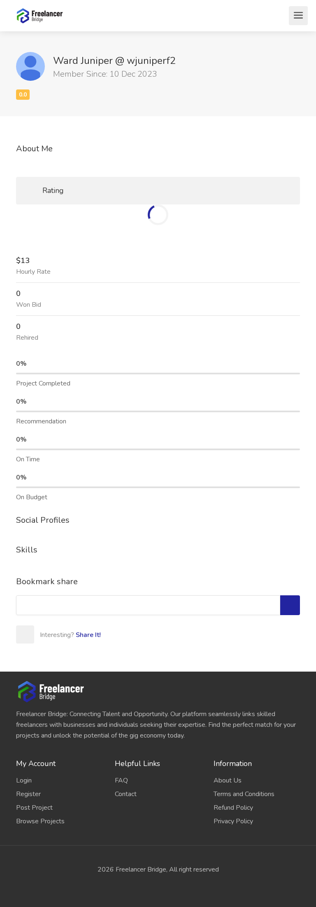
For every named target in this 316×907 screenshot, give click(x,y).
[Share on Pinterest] (115, 634)
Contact (126, 794)
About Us (228, 780)
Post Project (34, 807)
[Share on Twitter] (79, 634)
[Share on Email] (43, 634)
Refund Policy (233, 807)
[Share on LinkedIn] (97, 634)
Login (24, 780)
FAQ (121, 780)
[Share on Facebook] (61, 634)
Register (28, 794)
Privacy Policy (233, 821)
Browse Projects (40, 821)
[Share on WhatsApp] (133, 634)
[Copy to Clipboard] (290, 605)
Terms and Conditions (244, 794)
